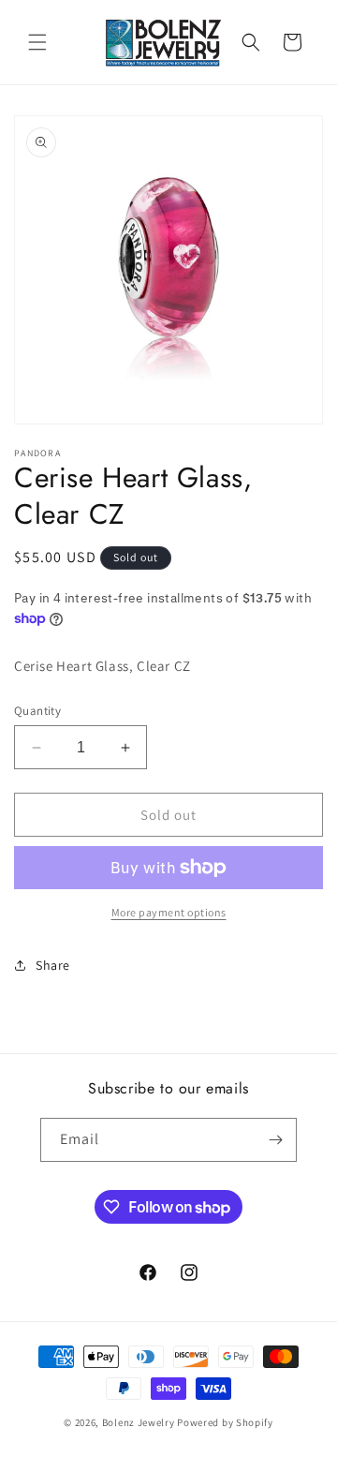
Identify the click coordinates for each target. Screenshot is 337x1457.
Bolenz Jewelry (138, 1422)
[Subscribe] (275, 1140)
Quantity (37, 711)
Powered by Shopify (225, 1422)
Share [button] (53, 965)
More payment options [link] (169, 912)
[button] (37, 42)
